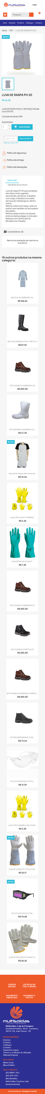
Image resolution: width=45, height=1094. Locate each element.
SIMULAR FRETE (26, 139)
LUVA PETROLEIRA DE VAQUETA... (22, 957)
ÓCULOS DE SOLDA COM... (22, 913)
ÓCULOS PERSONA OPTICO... (22, 781)
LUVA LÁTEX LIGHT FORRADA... (22, 517)
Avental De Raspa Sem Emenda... (22, 473)
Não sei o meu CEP (11, 143)
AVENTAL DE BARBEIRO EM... (22, 297)
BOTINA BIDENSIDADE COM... (22, 737)
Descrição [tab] (12, 180)
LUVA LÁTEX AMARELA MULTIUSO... (22, 825)
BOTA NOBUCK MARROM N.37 (22, 605)
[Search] (31, 15)
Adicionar (22, 126)
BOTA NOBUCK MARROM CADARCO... (22, 693)
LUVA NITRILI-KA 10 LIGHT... (23, 561)
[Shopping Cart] (38, 14)
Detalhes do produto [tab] (18, 185)
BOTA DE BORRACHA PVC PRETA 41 (22, 341)
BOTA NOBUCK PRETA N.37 (22, 649)
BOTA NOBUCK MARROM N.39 (22, 385)
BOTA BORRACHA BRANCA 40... (22, 429)
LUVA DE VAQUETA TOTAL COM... (22, 869)
